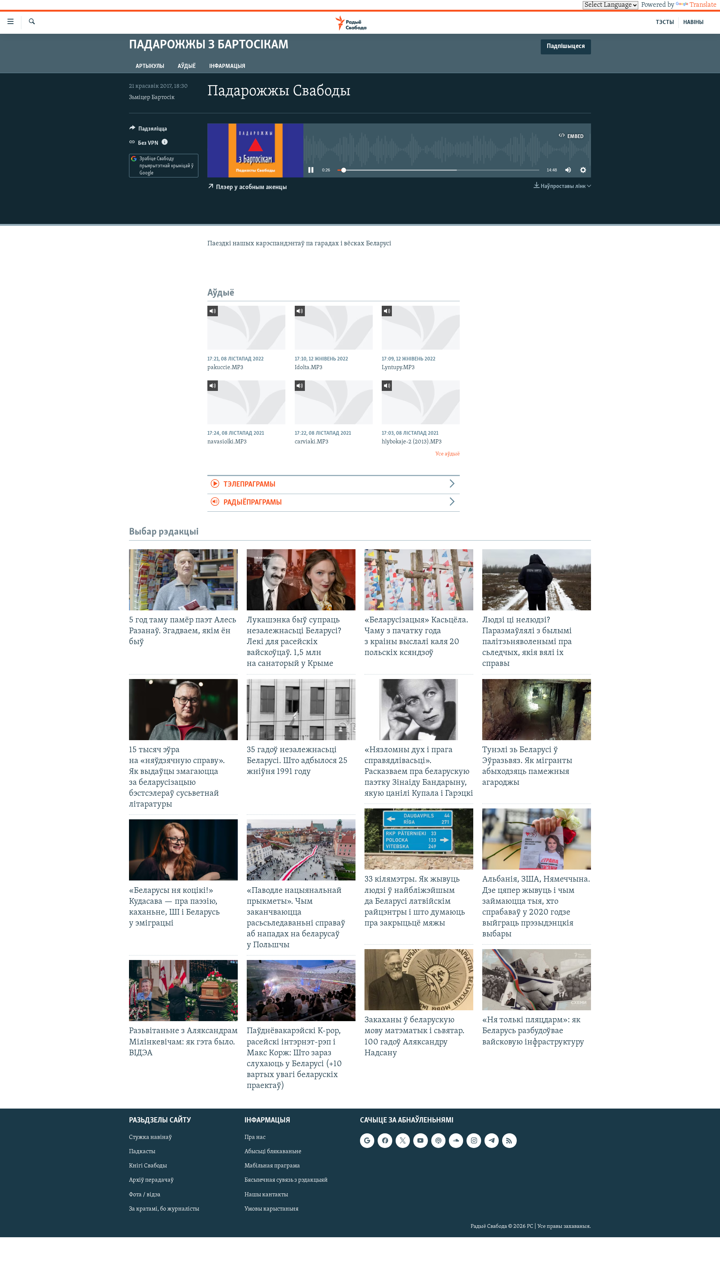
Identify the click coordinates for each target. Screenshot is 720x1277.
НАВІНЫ (693, 23)
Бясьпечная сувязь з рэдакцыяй (286, 1181)
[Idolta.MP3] (334, 328)
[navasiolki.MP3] (246, 402)
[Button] (148, 130)
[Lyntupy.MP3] (421, 328)
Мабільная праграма (272, 1166)
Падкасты (142, 1152)
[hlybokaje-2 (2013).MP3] (421, 402)
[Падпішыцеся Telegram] (491, 1141)
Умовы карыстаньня (271, 1209)
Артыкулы (150, 66)
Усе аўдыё (447, 454)
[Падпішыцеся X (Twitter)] (403, 1141)
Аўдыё (187, 66)
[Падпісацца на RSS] (509, 1141)
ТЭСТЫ (665, 23)
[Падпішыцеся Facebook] (385, 1141)
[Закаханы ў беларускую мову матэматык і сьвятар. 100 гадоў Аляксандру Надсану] (418, 979)
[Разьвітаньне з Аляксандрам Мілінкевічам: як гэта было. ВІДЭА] (183, 990)
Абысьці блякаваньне (273, 1152)
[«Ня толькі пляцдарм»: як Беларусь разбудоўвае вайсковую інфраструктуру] (536, 979)
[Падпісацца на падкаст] (438, 1141)
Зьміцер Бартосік (152, 98)
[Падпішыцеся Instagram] (473, 1141)
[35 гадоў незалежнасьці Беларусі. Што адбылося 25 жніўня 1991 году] (301, 709)
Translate (703, 5)
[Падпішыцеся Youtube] (420, 1141)
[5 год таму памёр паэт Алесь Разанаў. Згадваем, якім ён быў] (183, 579)
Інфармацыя (227, 66)
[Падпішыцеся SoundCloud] (456, 1141)
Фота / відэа (144, 1195)
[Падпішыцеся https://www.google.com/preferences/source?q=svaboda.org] (367, 1141)
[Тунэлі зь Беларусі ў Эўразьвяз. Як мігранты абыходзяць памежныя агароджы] (536, 709)
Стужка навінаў (150, 1138)
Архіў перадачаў (151, 1181)
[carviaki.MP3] (334, 402)
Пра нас (255, 1138)
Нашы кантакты (266, 1195)
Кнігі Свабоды (148, 1166)
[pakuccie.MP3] (246, 328)
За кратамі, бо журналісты (164, 1209)
